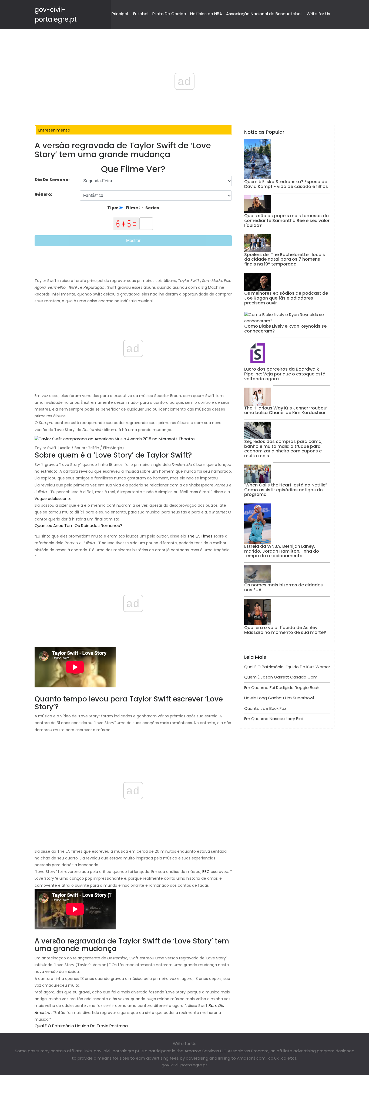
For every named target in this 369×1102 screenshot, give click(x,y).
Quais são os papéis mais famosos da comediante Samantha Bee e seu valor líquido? (287, 220)
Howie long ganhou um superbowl (279, 698)
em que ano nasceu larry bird (273, 718)
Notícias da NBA (206, 13)
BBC (206, 871)
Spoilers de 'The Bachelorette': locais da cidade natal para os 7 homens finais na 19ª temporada (284, 259)
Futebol (140, 13)
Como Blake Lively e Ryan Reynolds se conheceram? (285, 328)
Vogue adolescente (53, 498)
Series (152, 208)
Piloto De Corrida (169, 13)
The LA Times (199, 536)
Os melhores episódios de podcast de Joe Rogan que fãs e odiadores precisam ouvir (286, 298)
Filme (131, 208)
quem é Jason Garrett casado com (280, 677)
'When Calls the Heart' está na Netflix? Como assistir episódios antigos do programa (285, 490)
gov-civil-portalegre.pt (184, 1065)
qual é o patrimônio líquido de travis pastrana (81, 1026)
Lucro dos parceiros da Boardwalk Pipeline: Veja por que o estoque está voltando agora (285, 374)
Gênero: (44, 194)
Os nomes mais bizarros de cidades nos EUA (283, 587)
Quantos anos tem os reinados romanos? (78, 525)
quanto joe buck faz (265, 708)
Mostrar (133, 240)
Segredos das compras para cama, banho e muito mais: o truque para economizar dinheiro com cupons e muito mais (283, 448)
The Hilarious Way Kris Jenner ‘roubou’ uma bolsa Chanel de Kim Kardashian (285, 410)
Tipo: (113, 208)
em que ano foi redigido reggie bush (281, 687)
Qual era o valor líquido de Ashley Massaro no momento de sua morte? (285, 630)
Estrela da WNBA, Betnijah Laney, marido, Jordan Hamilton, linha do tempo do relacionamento (281, 551)
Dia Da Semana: (52, 180)
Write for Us (318, 13)
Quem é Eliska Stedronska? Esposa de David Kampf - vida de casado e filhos (286, 184)
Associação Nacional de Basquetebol (263, 13)
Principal (120, 13)
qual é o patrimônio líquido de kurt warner (287, 667)
